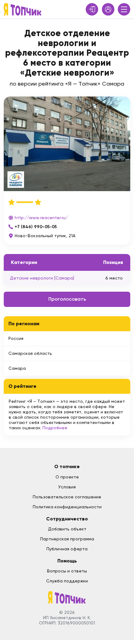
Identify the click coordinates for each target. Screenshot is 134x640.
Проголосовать (67, 299)
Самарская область (30, 353)
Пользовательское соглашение (67, 496)
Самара (17, 368)
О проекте (67, 476)
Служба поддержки (67, 580)
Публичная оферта (67, 548)
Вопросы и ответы (67, 570)
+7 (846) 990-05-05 (36, 226)
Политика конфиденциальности (67, 506)
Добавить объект (67, 528)
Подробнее (54, 427)
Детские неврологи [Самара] (42, 277)
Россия (15, 338)
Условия (67, 486)
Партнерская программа (67, 538)
